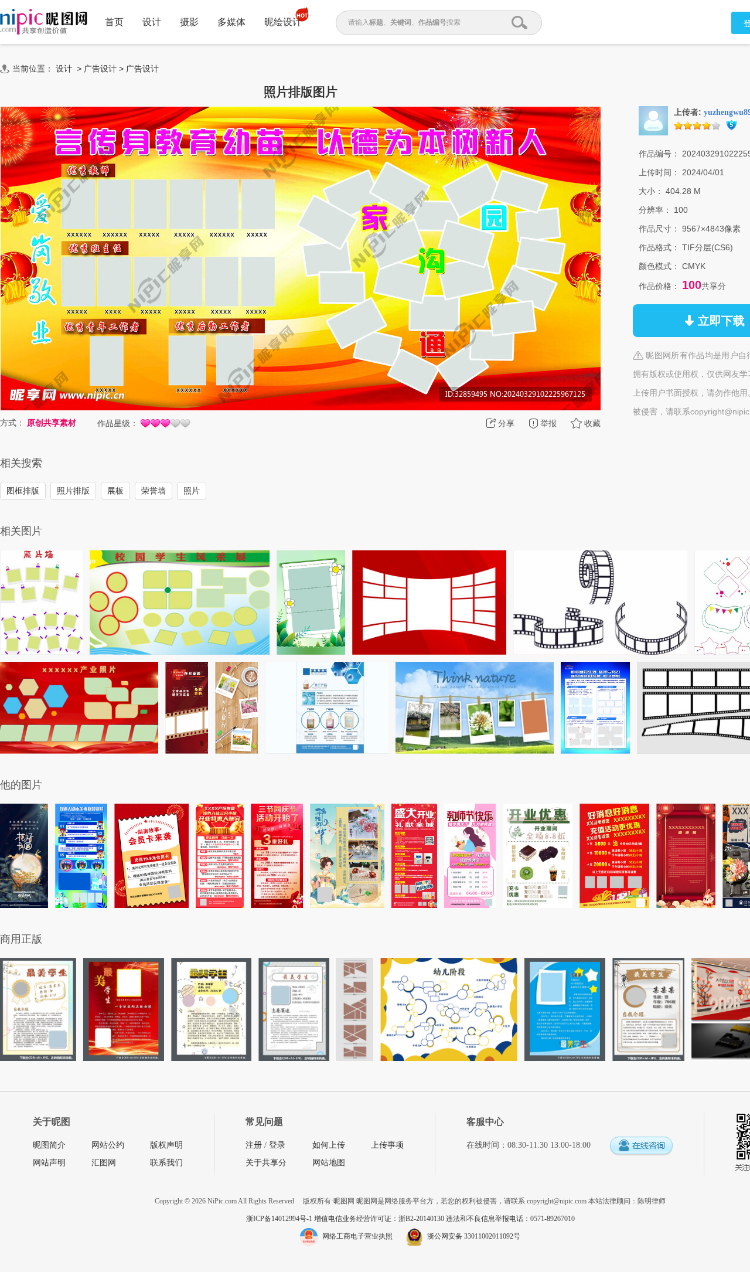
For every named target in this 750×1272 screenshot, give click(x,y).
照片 (191, 490)
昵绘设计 (283, 22)
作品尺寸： (659, 228)
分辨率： (655, 210)
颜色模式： (659, 266)
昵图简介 (49, 1145)
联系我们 (166, 1162)
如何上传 (328, 1145)
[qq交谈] (641, 1146)
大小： (651, 191)
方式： (12, 422)
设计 (151, 22)
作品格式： (659, 247)
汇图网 (103, 1162)
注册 (254, 1145)
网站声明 (49, 1162)
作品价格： (659, 286)
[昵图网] (43, 22)
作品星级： (117, 423)
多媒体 (231, 22)
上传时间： (659, 172)
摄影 (189, 22)
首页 (114, 22)
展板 (115, 490)
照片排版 (73, 490)
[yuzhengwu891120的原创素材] (653, 120)
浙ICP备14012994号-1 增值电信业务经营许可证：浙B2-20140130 (346, 1219)
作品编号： (659, 153)
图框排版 (22, 490)
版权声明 (166, 1145)
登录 (277, 1145)
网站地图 (328, 1162)
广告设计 (100, 68)
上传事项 (387, 1145)
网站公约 (107, 1145)
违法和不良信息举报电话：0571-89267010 (510, 1219)
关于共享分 (266, 1162)
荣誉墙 (153, 490)
